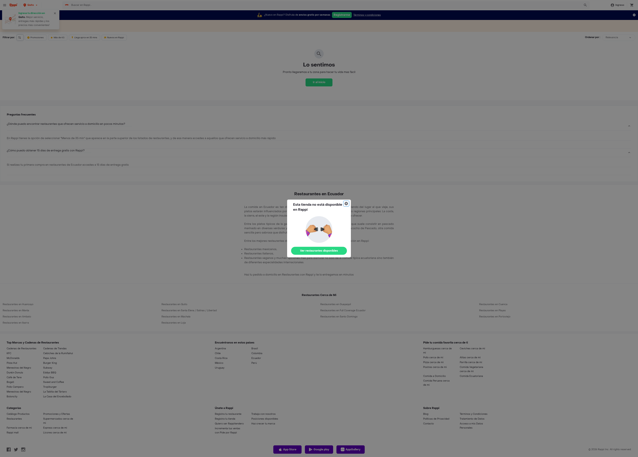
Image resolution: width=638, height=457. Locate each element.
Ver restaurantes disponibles (319, 250)
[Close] (346, 203)
